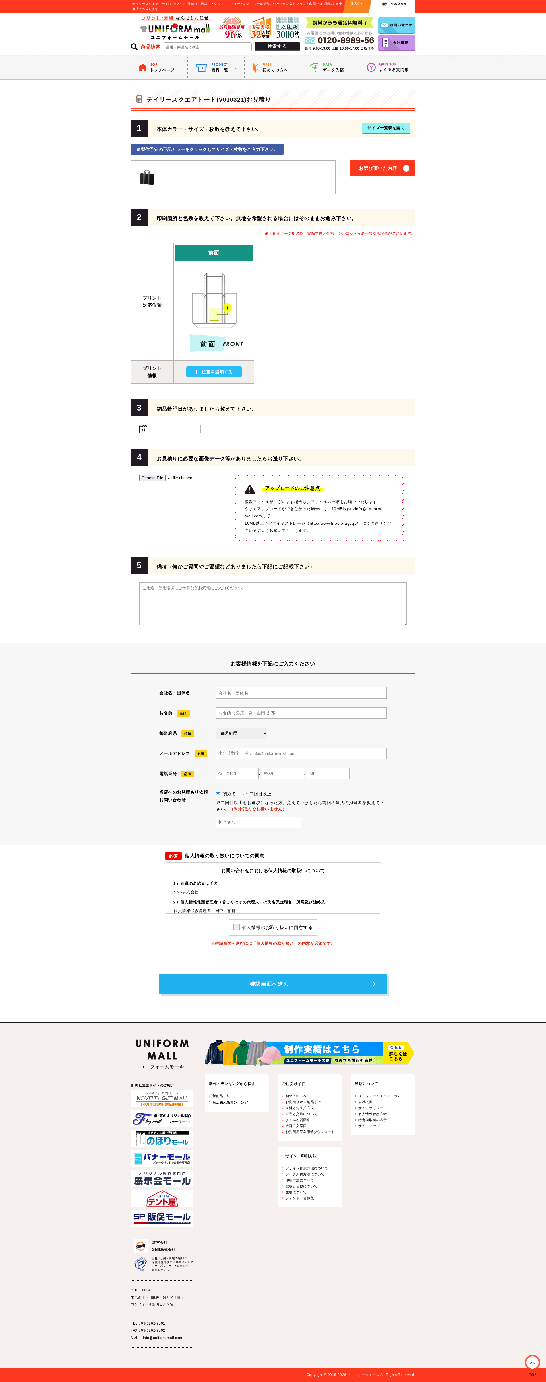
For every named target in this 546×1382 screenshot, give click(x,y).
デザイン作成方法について (307, 1168)
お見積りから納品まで (303, 1102)
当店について (366, 1084)
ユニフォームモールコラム (379, 1096)
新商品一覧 (221, 1096)
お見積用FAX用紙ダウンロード (310, 1132)
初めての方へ (296, 1096)
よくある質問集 (298, 1120)
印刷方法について (300, 1180)
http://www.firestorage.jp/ (334, 523)
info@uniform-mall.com (162, 1338)
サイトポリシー (370, 1108)
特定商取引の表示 (372, 1120)
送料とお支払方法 (300, 1108)
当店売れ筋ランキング (230, 1103)
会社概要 (365, 1102)
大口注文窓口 (296, 1126)
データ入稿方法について (305, 1174)
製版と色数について (302, 1186)
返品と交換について (302, 1114)
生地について (296, 1192)
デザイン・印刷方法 (299, 1156)
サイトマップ (369, 1126)
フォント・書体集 (300, 1198)
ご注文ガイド (293, 1084)
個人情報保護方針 (372, 1114)
